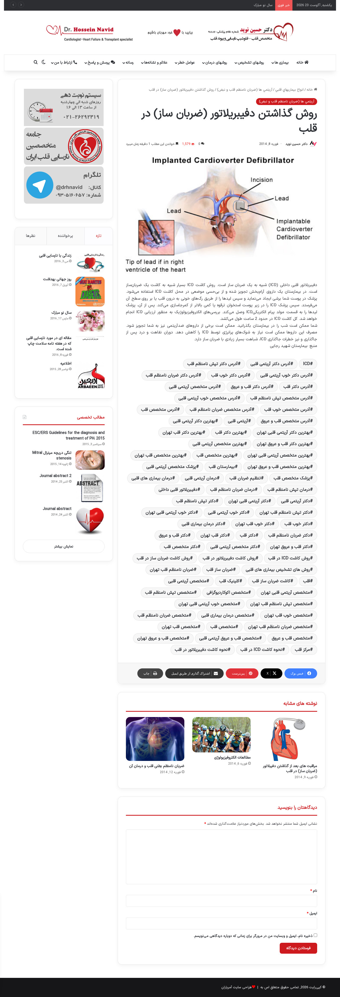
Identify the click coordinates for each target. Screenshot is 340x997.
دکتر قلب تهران (214, 535)
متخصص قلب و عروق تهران (161, 638)
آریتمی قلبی (238, 421)
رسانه (130, 62)
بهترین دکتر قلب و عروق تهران (283, 444)
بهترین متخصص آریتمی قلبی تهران (279, 455)
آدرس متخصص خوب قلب (287, 410)
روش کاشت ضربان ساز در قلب (163, 558)
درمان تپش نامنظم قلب (288, 490)
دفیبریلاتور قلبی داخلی (178, 490)
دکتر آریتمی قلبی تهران (248, 501)
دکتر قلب (248, 535)
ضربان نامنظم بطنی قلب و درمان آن (156, 766)
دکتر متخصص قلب (181, 547)
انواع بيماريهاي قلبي (289, 90)
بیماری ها (282, 62)
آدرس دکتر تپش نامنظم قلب (212, 364)
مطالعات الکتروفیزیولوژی (232, 757)
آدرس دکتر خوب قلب (229, 375)
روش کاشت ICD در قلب (289, 558)
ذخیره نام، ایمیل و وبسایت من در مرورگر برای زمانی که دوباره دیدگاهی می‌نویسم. (253, 936)
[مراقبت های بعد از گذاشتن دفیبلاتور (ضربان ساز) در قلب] (288, 739)
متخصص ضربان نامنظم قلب (163, 615)
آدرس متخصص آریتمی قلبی (193, 387)
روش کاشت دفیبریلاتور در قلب (229, 558)
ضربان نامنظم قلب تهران (172, 570)
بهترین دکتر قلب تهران (182, 432)
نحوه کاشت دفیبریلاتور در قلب (201, 650)
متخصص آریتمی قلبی (187, 581)
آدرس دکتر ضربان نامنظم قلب (172, 375)
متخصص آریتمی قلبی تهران (285, 592)
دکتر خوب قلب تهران (253, 524)
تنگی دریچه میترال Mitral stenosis (51, 455)
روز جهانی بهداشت (57, 279)
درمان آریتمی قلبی (201, 478)
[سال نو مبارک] (90, 321)
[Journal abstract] (90, 521)
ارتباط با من (63, 62)
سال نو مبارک (61, 313)
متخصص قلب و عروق (291, 638)
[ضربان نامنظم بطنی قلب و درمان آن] (155, 739)
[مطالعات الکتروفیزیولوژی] (221, 734)
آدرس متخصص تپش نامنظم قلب (280, 398)
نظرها (30, 236)
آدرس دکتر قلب (296, 387)
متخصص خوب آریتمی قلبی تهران (207, 604)
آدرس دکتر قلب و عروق (251, 387)
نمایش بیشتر (63, 546)
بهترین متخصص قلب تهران (159, 455)
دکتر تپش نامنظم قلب (196, 501)
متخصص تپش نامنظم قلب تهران (280, 604)
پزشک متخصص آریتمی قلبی (171, 467)
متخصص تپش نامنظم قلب (169, 592)
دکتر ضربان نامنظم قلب (289, 535)
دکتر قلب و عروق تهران (290, 547)
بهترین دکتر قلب (229, 432)
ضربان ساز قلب (219, 570)
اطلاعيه (65, 363)
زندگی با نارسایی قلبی (55, 255)
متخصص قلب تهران (180, 627)
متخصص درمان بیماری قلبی (226, 615)
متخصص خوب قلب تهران (287, 615)
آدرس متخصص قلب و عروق (285, 421)
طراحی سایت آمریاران (236, 987)
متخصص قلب (222, 627)
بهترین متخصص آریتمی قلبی (218, 444)
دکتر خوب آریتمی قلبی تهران (170, 512)
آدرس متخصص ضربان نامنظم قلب (221, 410)
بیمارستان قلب (222, 467)
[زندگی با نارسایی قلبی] (90, 263)
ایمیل (312, 913)
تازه (98, 236)
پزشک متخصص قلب (292, 478)
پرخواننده (65, 236)
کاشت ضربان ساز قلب (271, 581)
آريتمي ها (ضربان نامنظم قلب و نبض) (244, 90)
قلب (306, 581)
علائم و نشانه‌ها (155, 62)
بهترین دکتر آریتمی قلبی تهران (283, 432)
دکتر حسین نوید (296, 144)
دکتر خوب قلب (297, 524)
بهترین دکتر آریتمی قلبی (194, 421)
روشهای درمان (216, 62)
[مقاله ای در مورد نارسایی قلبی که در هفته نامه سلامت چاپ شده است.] (90, 338)
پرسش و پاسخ (99, 62)
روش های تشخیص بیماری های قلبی (278, 570)
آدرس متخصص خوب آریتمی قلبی (207, 398)
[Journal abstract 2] (90, 488)
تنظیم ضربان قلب (245, 478)
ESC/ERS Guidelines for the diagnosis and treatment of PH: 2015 (69, 435)
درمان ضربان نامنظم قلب (232, 490)
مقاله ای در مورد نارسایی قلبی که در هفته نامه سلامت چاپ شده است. (48, 343)
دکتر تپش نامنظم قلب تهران (285, 512)
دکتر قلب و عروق (173, 535)
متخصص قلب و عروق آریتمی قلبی (229, 638)
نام (313, 891)
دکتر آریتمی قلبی (295, 501)
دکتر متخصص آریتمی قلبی (233, 547)
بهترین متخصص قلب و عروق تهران (279, 467)
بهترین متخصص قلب (216, 455)
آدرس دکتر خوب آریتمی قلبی (285, 375)
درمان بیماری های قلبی (151, 478)
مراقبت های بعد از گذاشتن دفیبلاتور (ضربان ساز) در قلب (290, 768)
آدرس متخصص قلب (159, 410)
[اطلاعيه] (90, 375)
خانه (300, 62)
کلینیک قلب (229, 581)
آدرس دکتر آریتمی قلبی (270, 364)
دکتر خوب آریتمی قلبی (227, 512)
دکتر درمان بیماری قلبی (202, 524)
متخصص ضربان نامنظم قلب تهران (279, 627)
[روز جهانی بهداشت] (90, 292)
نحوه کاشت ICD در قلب (261, 650)
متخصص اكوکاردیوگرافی (227, 592)
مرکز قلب (302, 650)
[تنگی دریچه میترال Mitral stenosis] (90, 460)
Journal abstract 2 (55, 476)
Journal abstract (57, 509)
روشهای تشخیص (251, 62)
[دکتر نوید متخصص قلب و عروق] (170, 32)
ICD (306, 364)
